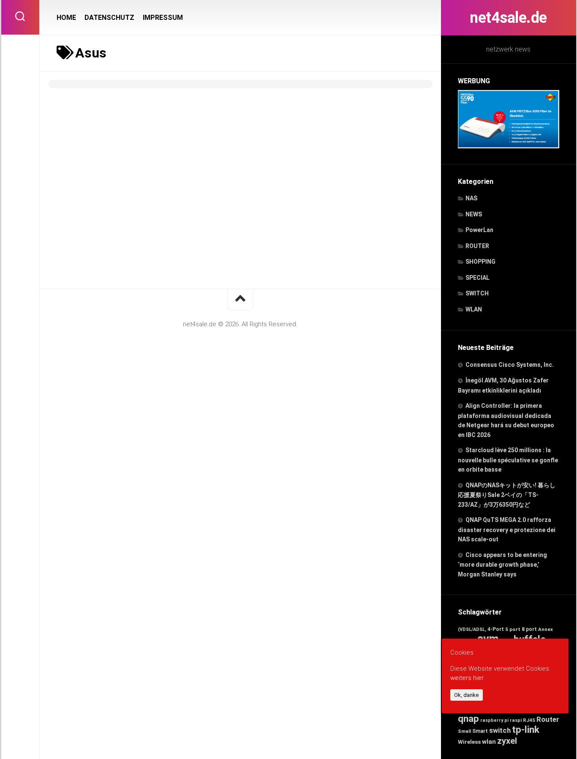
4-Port (495, 629)
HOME (66, 18)
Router (547, 719)
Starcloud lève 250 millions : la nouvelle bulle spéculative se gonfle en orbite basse (508, 460)
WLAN (473, 309)
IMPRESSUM (163, 18)
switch (500, 730)
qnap (468, 718)
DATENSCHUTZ (109, 18)
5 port (512, 629)
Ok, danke (466, 695)
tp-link (525, 729)
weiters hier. (467, 678)
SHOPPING (480, 261)
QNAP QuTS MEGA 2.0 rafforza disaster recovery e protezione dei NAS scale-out (506, 529)
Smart (480, 731)
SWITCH (477, 293)
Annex (545, 629)
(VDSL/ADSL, (472, 629)
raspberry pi (494, 720)
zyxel (507, 741)
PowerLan (479, 230)
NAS (471, 198)
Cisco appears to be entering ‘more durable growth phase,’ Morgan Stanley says (502, 565)
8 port (529, 629)
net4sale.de (508, 18)
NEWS (473, 214)
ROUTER (477, 246)
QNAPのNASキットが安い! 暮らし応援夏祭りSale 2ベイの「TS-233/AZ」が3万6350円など (506, 495)
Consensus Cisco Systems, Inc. (509, 364)
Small (464, 731)
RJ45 (529, 720)
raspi (516, 720)
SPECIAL (477, 277)
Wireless (469, 741)
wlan (489, 741)
